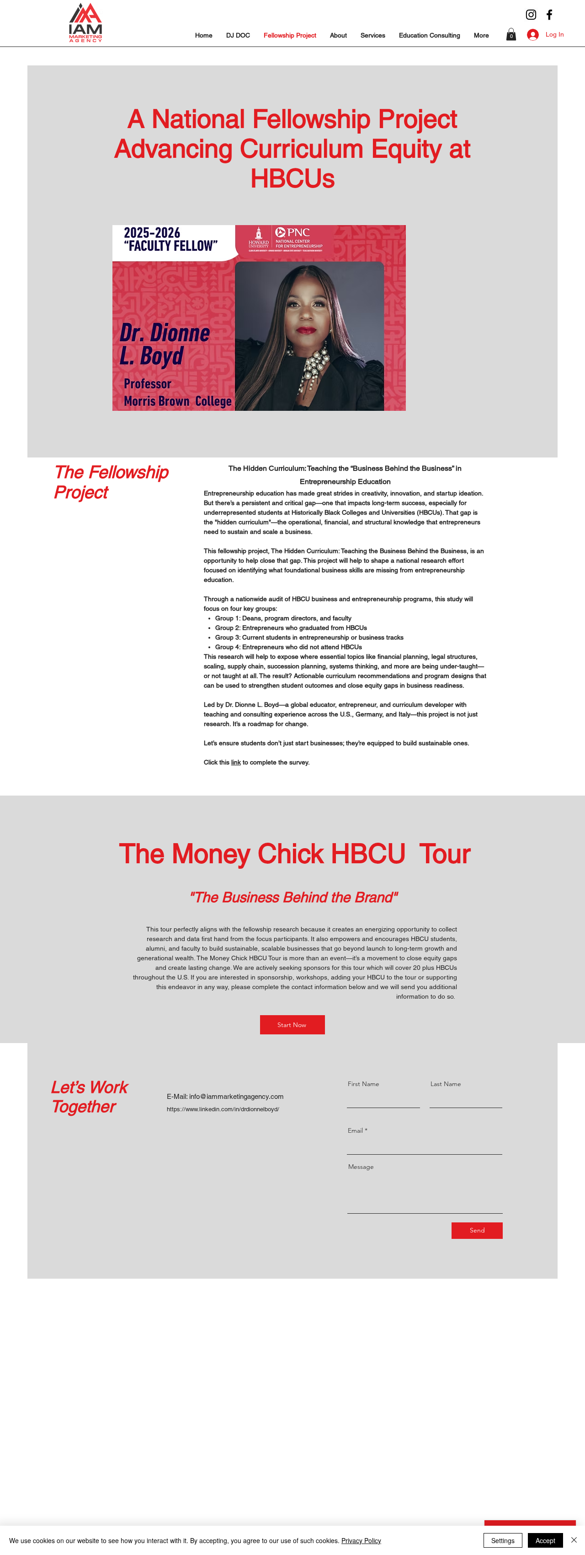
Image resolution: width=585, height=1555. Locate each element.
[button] (338, 35)
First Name (363, 1084)
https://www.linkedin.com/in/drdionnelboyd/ (223, 1109)
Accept (545, 1540)
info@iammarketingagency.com (236, 1096)
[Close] (574, 1540)
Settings (503, 1540)
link (236, 762)
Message (361, 1166)
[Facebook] (549, 15)
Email (355, 1130)
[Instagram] (531, 15)
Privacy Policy (361, 1540)
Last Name (446, 1084)
